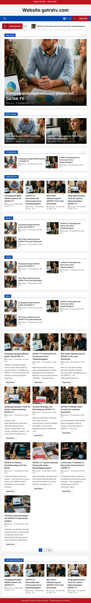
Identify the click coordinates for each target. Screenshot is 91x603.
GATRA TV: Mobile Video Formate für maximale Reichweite (71, 409)
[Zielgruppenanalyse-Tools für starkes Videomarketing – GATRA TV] (77, 187)
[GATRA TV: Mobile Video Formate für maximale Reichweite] (74, 395)
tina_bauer (11, 103)
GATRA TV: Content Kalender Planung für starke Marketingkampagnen (45, 465)
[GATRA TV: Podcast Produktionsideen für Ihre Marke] (17, 451)
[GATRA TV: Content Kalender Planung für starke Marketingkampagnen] (45, 451)
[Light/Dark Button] (65, 18)
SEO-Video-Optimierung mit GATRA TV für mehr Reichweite (52, 162)
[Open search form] (70, 18)
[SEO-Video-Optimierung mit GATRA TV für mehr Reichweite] (56, 187)
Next (49, 550)
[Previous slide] (82, 34)
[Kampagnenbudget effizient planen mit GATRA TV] (13, 187)
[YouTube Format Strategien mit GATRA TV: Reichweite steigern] (17, 504)
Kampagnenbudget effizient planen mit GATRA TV (12, 198)
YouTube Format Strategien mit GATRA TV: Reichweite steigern (16, 518)
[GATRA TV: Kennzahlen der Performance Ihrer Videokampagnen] (45, 72)
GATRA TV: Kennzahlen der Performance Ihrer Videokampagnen (40, 26)
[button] (4, 18)
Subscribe (83, 18)
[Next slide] (85, 34)
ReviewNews (54, 600)
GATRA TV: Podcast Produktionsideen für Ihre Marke (15, 465)
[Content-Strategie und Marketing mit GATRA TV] (45, 395)
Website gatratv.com (45, 10)
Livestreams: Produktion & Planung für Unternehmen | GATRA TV (72, 465)
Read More (11, 382)
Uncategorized (40, 401)
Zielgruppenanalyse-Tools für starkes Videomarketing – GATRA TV (17, 409)
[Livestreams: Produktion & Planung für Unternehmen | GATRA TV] (74, 451)
